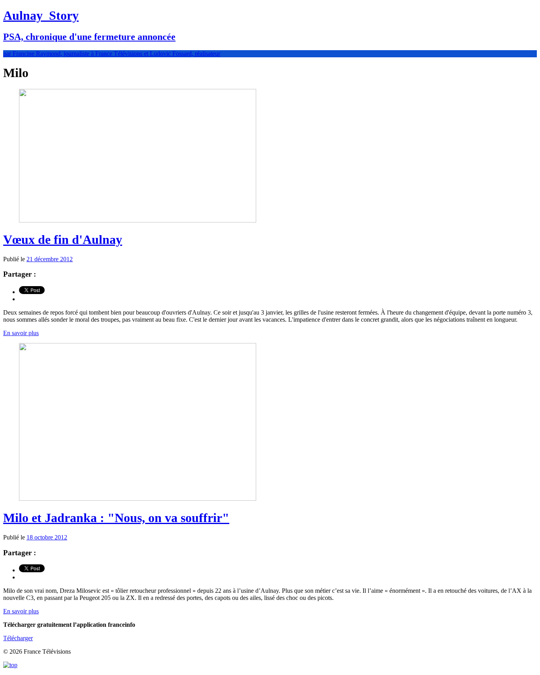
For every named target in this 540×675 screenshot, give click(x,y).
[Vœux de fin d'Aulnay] (137, 220)
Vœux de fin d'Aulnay (62, 239)
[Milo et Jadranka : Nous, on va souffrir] (137, 498)
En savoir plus (21, 333)
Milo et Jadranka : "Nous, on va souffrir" (116, 518)
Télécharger (18, 638)
